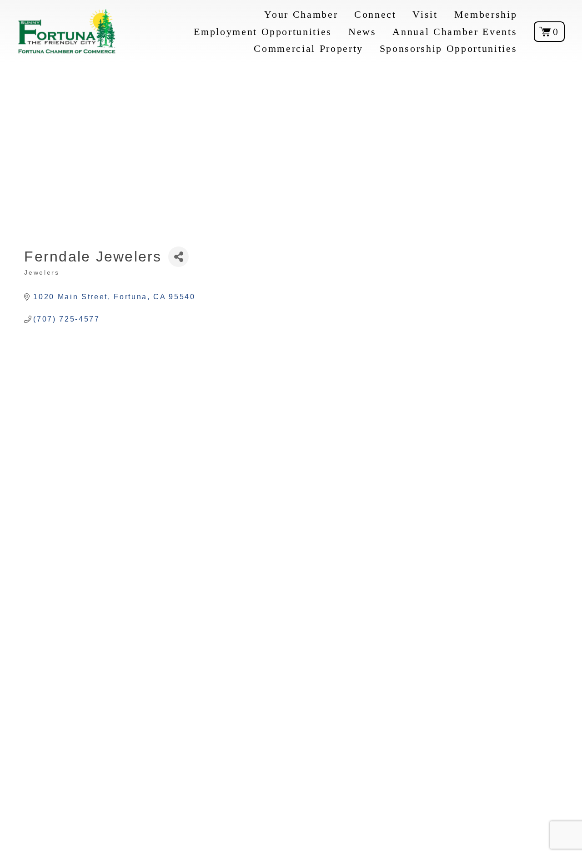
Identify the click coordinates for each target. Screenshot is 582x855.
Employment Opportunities (263, 31)
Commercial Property (308, 48)
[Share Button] (178, 256)
